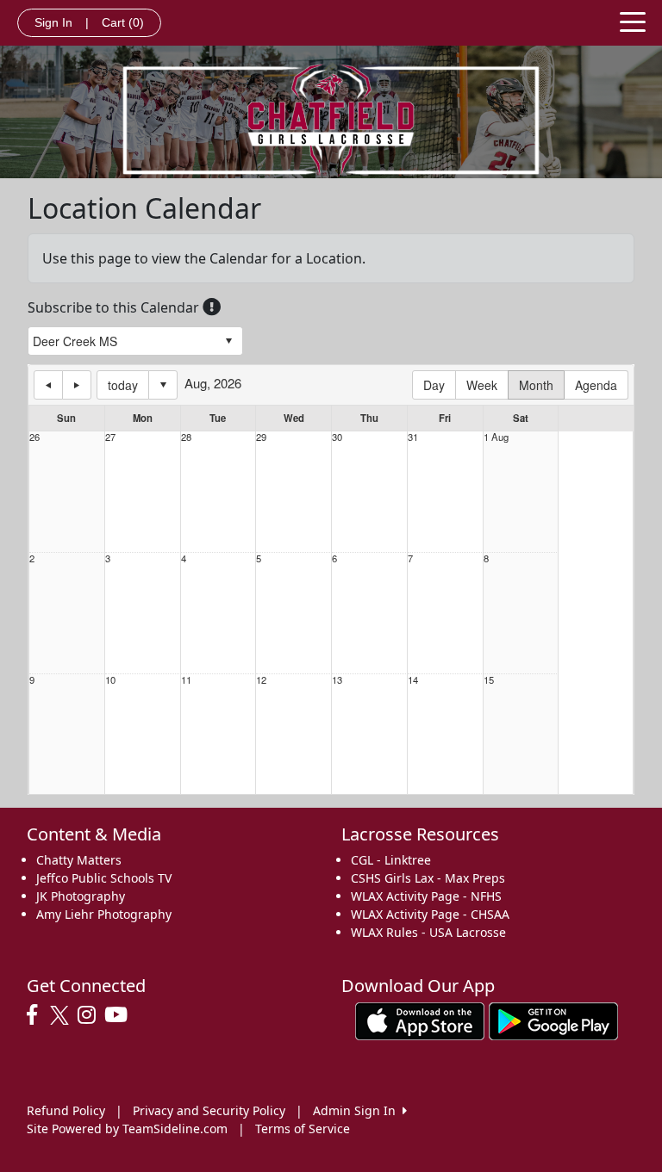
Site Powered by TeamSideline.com (127, 1128)
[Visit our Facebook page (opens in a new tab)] (36, 1015)
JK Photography (80, 896)
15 (489, 680)
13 (337, 680)
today (123, 385)
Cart (123, 22)
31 (413, 437)
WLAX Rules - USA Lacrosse (428, 932)
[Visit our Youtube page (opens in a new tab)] (120, 1015)
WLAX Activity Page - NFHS (426, 896)
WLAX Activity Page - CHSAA (430, 914)
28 (186, 437)
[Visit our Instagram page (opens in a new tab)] (91, 1015)
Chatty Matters (79, 860)
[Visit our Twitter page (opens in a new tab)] (62, 1015)
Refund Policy (66, 1110)
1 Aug (496, 437)
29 (261, 437)
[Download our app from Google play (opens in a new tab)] (553, 1020)
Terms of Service (302, 1128)
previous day (48, 385)
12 (261, 680)
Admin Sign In (358, 1110)
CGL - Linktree (391, 860)
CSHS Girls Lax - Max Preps (428, 878)
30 (337, 437)
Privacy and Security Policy (209, 1110)
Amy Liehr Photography (104, 914)
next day (76, 385)
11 (186, 680)
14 (413, 680)
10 (110, 680)
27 (110, 437)
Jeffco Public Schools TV (104, 878)
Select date (163, 385)
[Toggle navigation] (632, 21)
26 (34, 437)
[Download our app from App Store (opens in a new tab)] (419, 1020)
